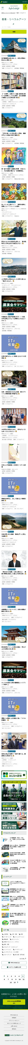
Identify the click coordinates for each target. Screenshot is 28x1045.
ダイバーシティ (15, 939)
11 (23, 979)
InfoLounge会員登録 (14, 1002)
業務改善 (6, 939)
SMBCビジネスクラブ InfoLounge (8, 12)
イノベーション (7, 949)
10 (20, 979)
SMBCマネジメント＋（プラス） (11, 941)
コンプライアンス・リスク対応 (11, 952)
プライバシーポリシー (14, 1020)
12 (11, 982)
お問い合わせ (14, 1026)
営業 (22, 934)
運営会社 (14, 1029)
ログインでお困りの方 (15, 967)
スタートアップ (7, 954)
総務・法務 (6, 944)
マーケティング (18, 949)
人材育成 (6, 934)
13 (15, 982)
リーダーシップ (7, 936)
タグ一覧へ (22, 958)
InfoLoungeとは (15, 962)
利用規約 (14, 1017)
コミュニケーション (19, 936)
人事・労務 (14, 934)
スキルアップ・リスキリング (10, 947)
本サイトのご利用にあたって (14, 1023)
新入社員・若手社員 (19, 954)
